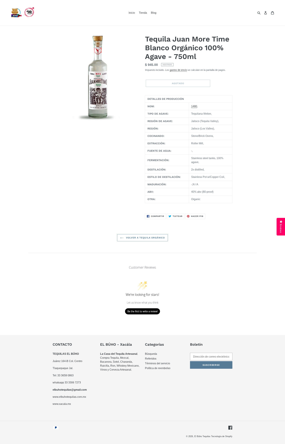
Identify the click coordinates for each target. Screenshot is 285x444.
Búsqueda (151, 353)
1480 (194, 106)
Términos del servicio (157, 363)
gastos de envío (178, 70)
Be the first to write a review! (142, 311)
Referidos (150, 358)
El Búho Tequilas (202, 436)
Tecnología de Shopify (221, 436)
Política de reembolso (157, 368)
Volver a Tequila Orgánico (145, 237)
